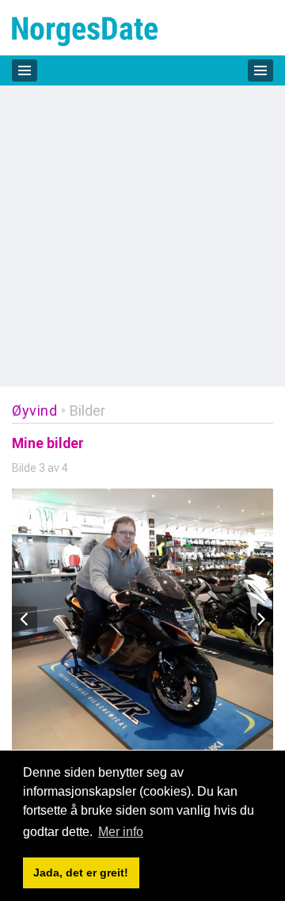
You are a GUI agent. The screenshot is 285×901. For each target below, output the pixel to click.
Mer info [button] (120, 831)
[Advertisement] (142, 235)
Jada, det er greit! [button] (80, 872)
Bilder (87, 410)
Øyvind (34, 410)
